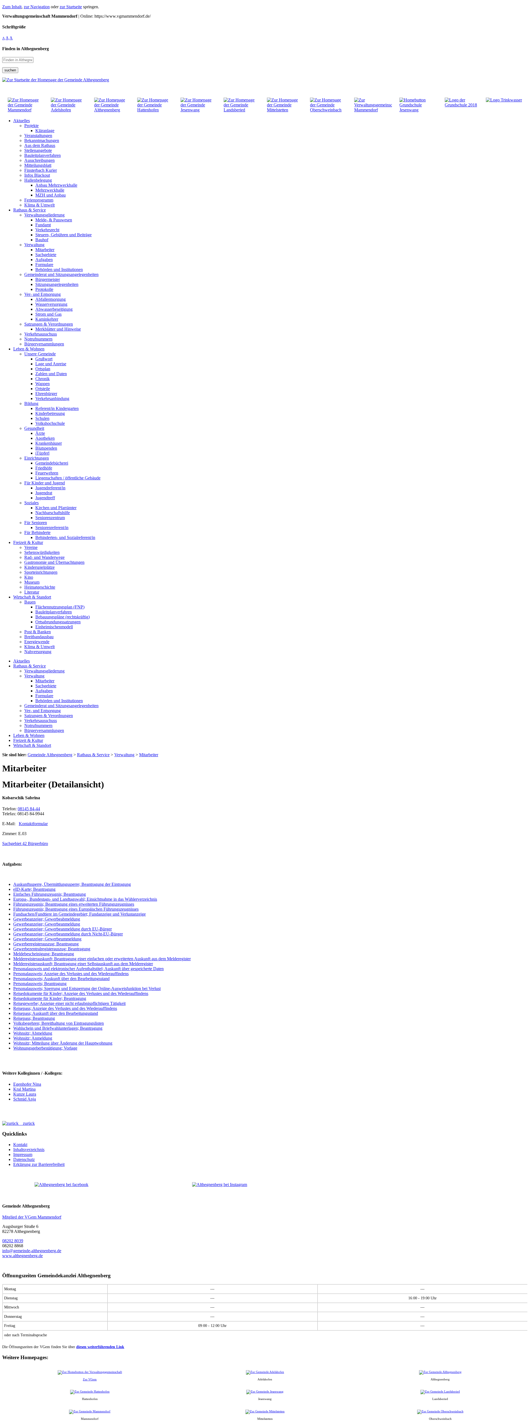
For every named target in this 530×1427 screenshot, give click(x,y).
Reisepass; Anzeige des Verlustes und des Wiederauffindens (65, 1008)
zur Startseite (71, 6)
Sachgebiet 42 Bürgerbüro (25, 843)
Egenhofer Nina (27, 1084)
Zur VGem (90, 1379)
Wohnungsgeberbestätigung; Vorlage (45, 1048)
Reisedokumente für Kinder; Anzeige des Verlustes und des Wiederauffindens (80, 993)
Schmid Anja (24, 1099)
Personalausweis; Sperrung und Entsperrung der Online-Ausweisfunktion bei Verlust (87, 988)
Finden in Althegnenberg (25, 48)
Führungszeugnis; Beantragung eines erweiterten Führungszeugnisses (73, 904)
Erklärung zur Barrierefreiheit (39, 1164)
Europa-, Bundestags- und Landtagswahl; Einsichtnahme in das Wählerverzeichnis (85, 899)
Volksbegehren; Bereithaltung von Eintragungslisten (58, 1023)
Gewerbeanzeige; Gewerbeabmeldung (46, 919)
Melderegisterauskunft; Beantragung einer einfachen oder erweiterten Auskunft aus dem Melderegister (102, 958)
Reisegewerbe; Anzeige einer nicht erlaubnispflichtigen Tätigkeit (69, 1003)
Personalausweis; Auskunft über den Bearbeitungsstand (61, 978)
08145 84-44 (29, 808)
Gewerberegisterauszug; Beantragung (46, 944)
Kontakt (20, 1144)
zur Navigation (37, 6)
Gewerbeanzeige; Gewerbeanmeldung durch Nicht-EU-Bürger (68, 934)
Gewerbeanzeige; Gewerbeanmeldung (46, 924)
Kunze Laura (24, 1094)
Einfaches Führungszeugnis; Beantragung (49, 894)
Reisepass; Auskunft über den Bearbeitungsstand (55, 1013)
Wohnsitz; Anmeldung (32, 1038)
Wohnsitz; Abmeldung (32, 1033)
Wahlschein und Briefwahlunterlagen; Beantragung (57, 1028)
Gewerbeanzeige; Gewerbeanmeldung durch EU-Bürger (62, 929)
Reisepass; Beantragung (34, 1018)
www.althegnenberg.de (22, 1255)
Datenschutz (24, 1159)
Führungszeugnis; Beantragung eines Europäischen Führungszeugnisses (76, 909)
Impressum (22, 1154)
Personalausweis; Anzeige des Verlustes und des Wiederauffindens (71, 973)
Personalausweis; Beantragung (40, 983)
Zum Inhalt (12, 6)
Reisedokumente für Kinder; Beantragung (49, 998)
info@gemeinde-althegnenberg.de (31, 1250)
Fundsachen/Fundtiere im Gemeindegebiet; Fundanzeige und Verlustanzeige (79, 914)
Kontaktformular (33, 823)
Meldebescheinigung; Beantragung (43, 953)
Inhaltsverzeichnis (28, 1149)
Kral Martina (24, 1089)
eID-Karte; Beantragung (34, 889)
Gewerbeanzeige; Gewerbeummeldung (47, 939)
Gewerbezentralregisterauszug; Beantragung (51, 948)
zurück (26, 1123)
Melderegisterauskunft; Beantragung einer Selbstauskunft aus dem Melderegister (83, 963)
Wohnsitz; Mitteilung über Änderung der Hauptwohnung (62, 1043)
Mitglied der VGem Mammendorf (31, 1217)
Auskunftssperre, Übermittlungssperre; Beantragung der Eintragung (72, 884)
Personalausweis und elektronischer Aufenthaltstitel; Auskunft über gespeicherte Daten (88, 968)
